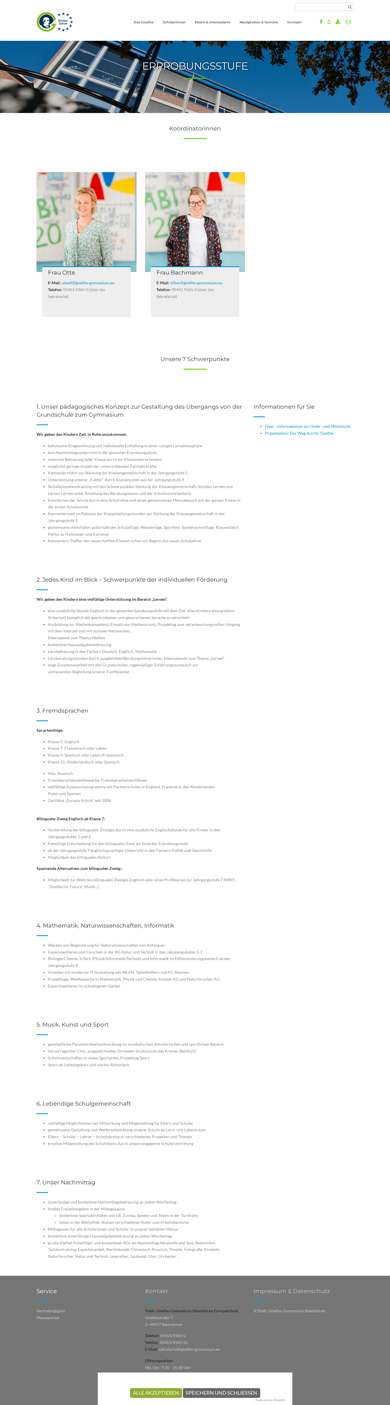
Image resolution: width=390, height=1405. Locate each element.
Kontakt (156, 1291)
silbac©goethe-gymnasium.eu (196, 282)
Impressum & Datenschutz (292, 1291)
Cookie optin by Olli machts (270, 1400)
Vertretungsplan (51, 1310)
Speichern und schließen (221, 1393)
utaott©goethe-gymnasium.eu (88, 282)
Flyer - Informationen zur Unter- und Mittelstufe (307, 426)
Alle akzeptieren (156, 1393)
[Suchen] (349, 7)
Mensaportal (48, 1317)
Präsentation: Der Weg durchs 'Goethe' (299, 433)
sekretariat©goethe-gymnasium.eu (189, 1349)
